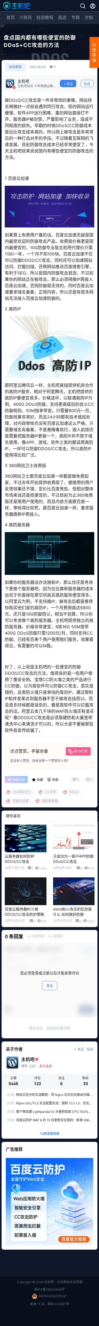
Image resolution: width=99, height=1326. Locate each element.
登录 (49, 986)
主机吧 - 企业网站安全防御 (63, 1282)
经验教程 (44, 17)
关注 (70, 84)
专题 (75, 17)
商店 (62, 17)
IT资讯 (26, 17)
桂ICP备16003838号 (49, 1289)
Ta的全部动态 (49, 1134)
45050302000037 (53, 1296)
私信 (87, 84)
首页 (10, 17)
